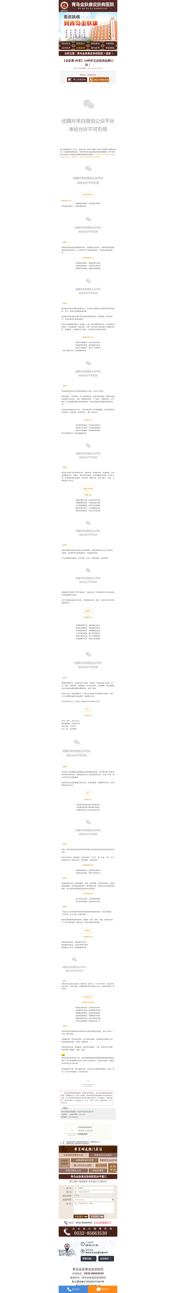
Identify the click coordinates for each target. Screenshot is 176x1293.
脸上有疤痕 (101, 1165)
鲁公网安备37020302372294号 (88, 1281)
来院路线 (110, 48)
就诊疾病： (68, 1196)
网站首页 (66, 43)
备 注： (70, 1203)
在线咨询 (80, 48)
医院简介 (80, 43)
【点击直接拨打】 (102, 1222)
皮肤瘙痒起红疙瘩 (85, 1160)
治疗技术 (66, 48)
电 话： (70, 1192)
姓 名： (70, 1188)
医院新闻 (95, 43)
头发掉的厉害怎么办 (73, 1155)
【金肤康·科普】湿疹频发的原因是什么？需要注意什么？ (83, 1142)
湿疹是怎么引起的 (103, 1155)
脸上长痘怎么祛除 (82, 1165)
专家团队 (110, 43)
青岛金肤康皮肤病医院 (90, 53)
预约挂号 (95, 48)
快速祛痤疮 (97, 1170)
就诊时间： (68, 1199)
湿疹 (108, 53)
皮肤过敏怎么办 (73, 1170)
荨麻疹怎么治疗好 (108, 1160)
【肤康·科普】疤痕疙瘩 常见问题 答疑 (77, 1143)
